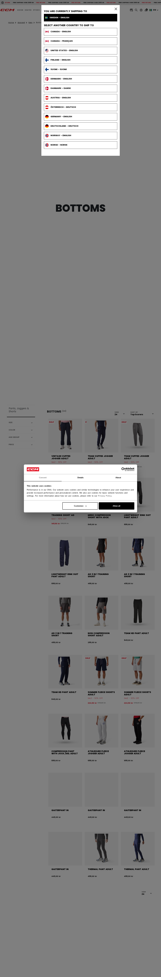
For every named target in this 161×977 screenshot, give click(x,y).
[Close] (115, 9)
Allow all (116, 506)
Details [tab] (80, 477)
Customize (78, 506)
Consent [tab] (43, 477)
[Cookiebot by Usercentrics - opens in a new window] (123, 469)
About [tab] (118, 477)
